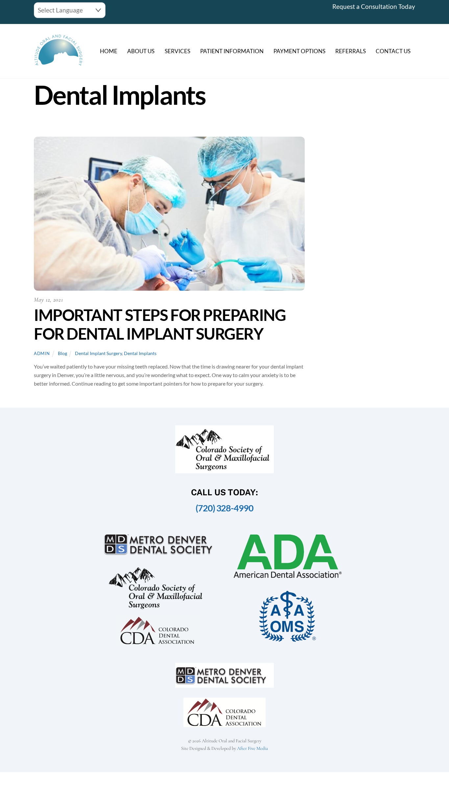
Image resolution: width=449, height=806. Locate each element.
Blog (62, 353)
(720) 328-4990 (224, 508)
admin (42, 353)
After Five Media (252, 748)
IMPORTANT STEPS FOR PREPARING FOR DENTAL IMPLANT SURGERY (160, 324)
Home (108, 51)
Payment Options (299, 51)
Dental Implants (140, 353)
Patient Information (232, 51)
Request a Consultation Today (373, 6)
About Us (140, 51)
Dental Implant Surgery (98, 353)
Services (177, 51)
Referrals (350, 51)
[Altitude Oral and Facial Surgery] (58, 63)
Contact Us (393, 51)
